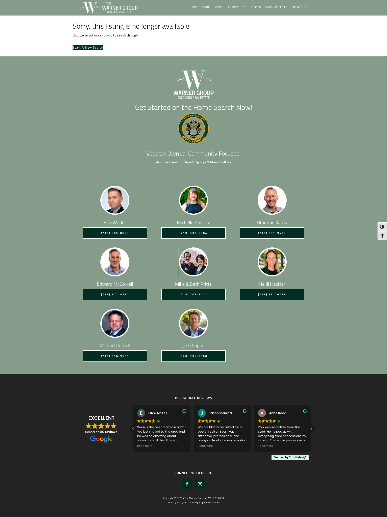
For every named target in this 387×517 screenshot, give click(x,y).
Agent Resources (210, 502)
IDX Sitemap (192, 502)
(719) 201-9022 (193, 294)
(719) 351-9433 (272, 233)
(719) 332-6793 (272, 294)
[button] (311, 429)
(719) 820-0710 (215, 498)
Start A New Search (88, 47)
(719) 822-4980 (115, 294)
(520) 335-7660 (193, 356)
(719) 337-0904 (193, 233)
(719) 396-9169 (115, 356)
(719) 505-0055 (115, 233)
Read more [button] (144, 446)
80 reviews (108, 432)
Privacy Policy (175, 502)
